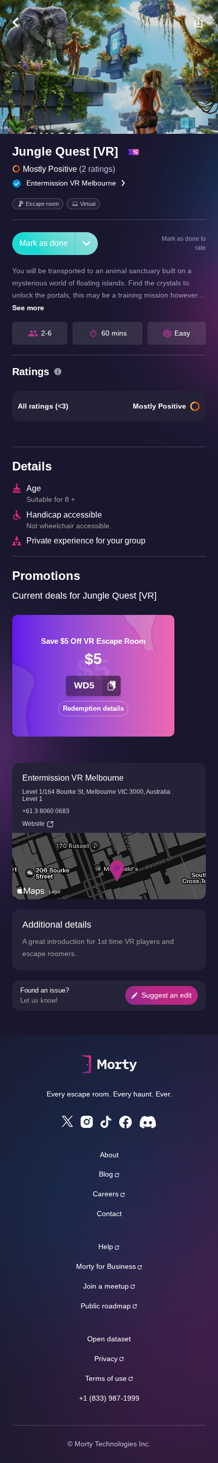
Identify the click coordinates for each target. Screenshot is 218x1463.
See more (28, 308)
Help (105, 1246)
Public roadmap (106, 1306)
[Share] (198, 22)
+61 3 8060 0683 (45, 811)
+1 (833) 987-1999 (109, 1398)
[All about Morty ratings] (57, 371)
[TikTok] (106, 1122)
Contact (109, 1214)
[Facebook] (125, 1122)
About (109, 1155)
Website (33, 823)
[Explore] (20, 22)
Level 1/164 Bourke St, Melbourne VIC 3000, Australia (96, 791)
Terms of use (106, 1378)
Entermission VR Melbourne (71, 183)
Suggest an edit (166, 995)
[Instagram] (87, 1122)
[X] (67, 1121)
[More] (87, 243)
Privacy (106, 1359)
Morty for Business (106, 1266)
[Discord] (147, 1122)
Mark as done (43, 243)
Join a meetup (106, 1286)
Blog (106, 1174)
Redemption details (93, 708)
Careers (106, 1194)
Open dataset (109, 1339)
